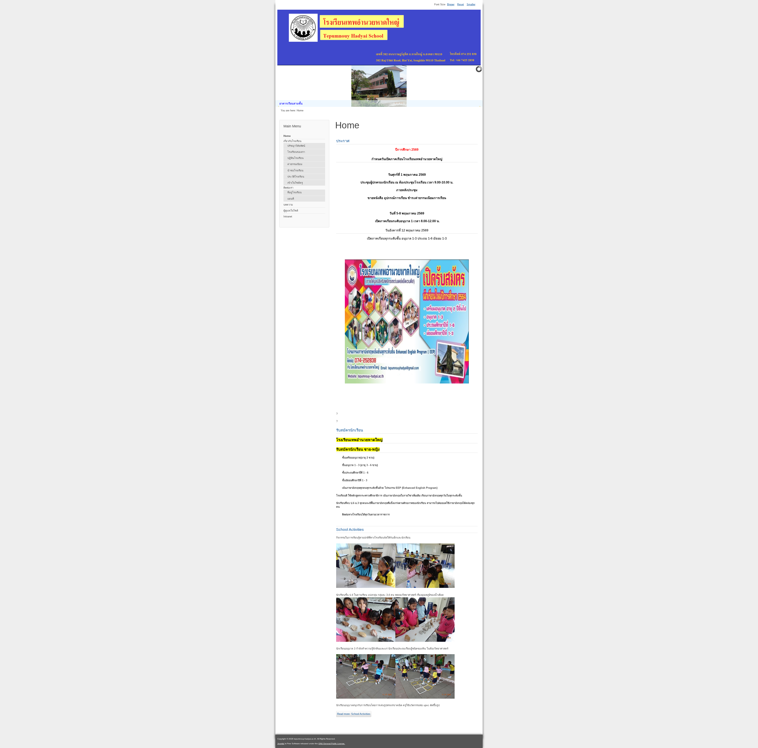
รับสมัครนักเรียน (349, 430)
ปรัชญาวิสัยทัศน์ (296, 145)
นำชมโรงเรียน (295, 170)
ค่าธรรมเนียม (294, 164)
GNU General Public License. (331, 743)
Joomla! (280, 743)
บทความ (288, 204)
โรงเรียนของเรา (296, 151)
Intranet (287, 216)
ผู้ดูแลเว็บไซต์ (290, 210)
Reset (460, 4)
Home (287, 135)
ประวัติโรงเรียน (295, 176)
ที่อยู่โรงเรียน (294, 192)
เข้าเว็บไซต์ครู (295, 182)
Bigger (450, 4)
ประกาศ (342, 141)
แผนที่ (290, 198)
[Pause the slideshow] (471, 86)
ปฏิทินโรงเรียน (295, 158)
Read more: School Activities (353, 713)
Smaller (471, 4)
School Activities (350, 529)
